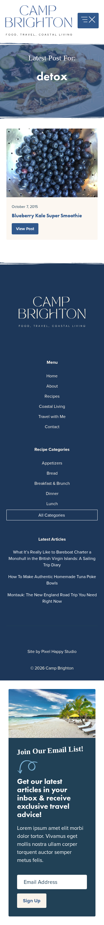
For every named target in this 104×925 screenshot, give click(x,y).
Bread (52, 473)
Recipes (52, 396)
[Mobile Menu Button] (88, 20)
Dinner (52, 493)
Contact (52, 426)
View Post (25, 229)
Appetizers (52, 463)
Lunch (52, 503)
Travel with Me (52, 416)
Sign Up (32, 900)
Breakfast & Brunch (52, 483)
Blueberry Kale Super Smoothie (47, 215)
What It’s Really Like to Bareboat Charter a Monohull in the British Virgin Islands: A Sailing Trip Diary (52, 558)
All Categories (51, 515)
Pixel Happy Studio (59, 651)
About (52, 386)
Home (52, 376)
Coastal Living (52, 406)
